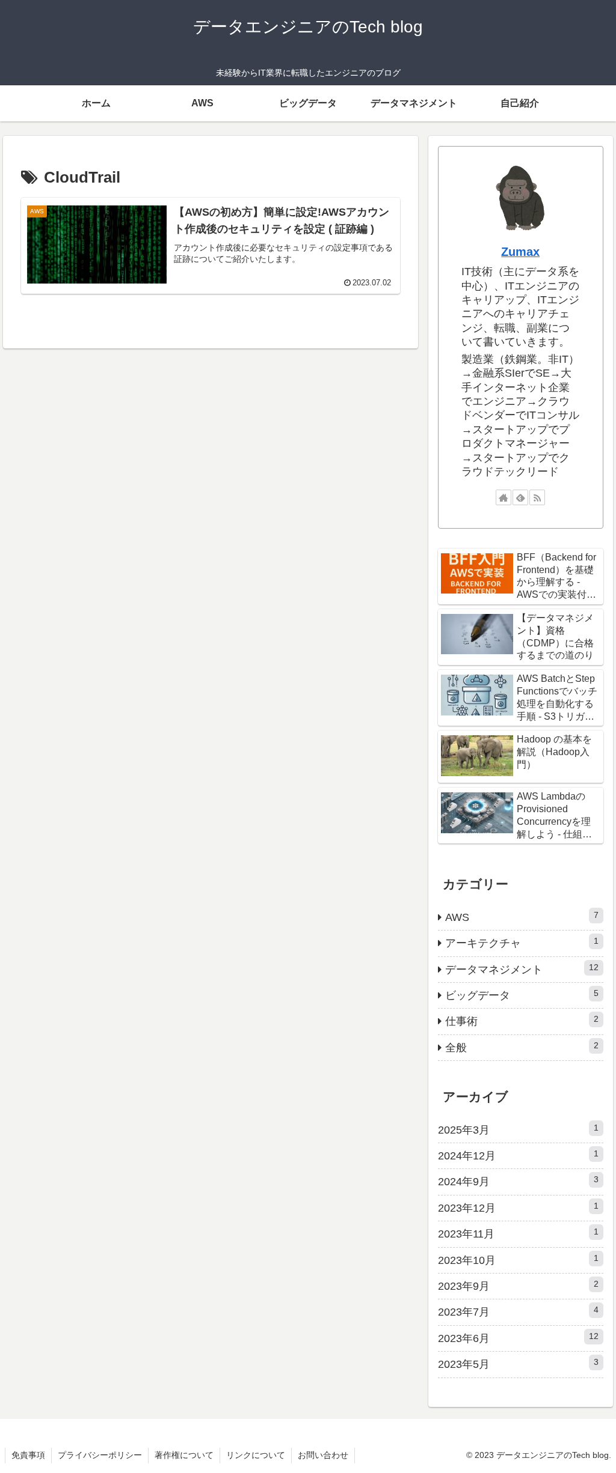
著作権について (184, 1455)
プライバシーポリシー (100, 1455)
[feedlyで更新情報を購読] (520, 497)
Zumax (520, 251)
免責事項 (28, 1455)
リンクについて (255, 1455)
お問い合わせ (323, 1455)
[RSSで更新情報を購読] (537, 497)
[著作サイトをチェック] (503, 497)
